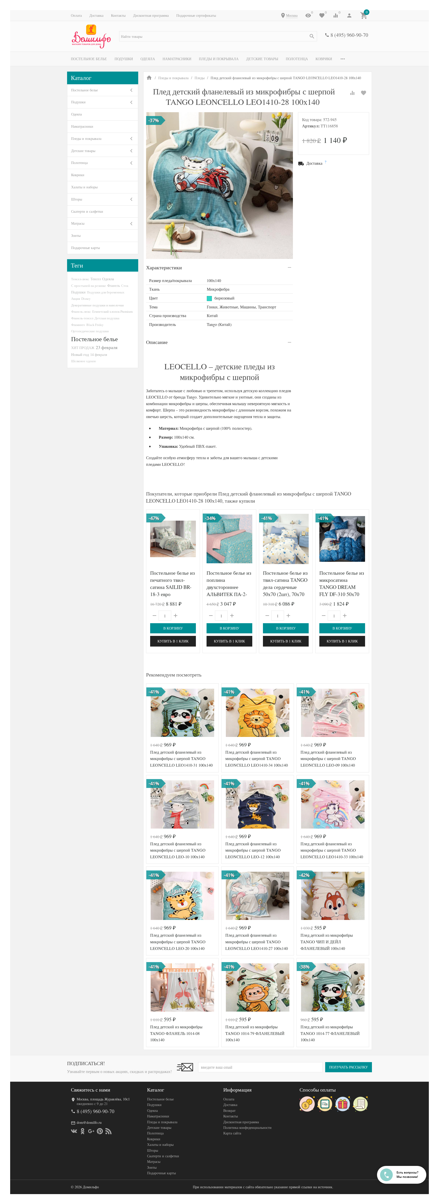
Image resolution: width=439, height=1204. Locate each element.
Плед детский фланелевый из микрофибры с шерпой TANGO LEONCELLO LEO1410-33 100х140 (332, 850)
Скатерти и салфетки (87, 211)
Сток (124, 285)
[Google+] (91, 1131)
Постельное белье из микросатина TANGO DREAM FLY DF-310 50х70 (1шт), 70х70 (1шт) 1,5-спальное (341, 590)
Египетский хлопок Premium (112, 311)
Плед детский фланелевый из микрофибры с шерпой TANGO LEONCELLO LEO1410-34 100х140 (256, 758)
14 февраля (98, 354)
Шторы (76, 199)
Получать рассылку (348, 1067)
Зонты (76, 235)
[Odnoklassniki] (83, 1131)
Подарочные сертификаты (196, 15)
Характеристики (164, 267)
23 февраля (106, 347)
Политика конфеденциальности (247, 1127)
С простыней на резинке (88, 285)
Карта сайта (232, 1133)
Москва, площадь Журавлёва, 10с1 (103, 1099)
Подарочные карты (85, 247)
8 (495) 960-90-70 (349, 34)
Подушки (124, 58)
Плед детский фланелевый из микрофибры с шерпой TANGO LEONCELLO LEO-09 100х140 (328, 758)
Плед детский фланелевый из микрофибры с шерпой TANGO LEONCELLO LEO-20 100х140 (178, 941)
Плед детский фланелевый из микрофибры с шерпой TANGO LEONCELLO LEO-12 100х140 (253, 850)
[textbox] (218, 36)
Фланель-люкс (81, 311)
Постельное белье (89, 58)
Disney (85, 298)
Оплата (76, 15)
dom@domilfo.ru (89, 1122)
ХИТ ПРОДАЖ (83, 347)
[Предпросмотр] (173, 539)
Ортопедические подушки (90, 331)
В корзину (173, 628)
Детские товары (262, 58)
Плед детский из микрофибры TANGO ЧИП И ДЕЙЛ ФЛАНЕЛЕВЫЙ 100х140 (327, 941)
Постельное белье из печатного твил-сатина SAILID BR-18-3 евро (172, 583)
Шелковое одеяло (83, 361)
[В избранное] (363, 93)
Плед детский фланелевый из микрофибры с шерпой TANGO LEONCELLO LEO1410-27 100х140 (256, 941)
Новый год (80, 354)
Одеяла (147, 58)
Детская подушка (107, 318)
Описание (157, 342)
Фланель (113, 285)
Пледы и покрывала (219, 58)
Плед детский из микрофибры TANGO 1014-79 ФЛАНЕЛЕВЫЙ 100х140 (255, 1033)
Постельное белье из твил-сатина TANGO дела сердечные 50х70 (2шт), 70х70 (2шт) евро (285, 587)
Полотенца (297, 58)
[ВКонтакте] (74, 1131)
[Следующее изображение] (249, 539)
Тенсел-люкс (80, 279)
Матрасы (77, 223)
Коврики (324, 58)
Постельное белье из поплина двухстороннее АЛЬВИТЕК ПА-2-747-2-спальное (229, 587)
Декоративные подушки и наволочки (97, 305)
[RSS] (108, 1131)
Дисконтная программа (151, 15)
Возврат (229, 1110)
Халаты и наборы (84, 187)
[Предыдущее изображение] (209, 539)
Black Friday (94, 324)
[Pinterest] (100, 1131)
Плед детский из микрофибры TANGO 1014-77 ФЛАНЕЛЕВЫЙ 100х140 (330, 1033)
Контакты (118, 15)
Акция (75, 298)
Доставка (96, 15)
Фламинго (78, 324)
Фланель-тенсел (82, 318)
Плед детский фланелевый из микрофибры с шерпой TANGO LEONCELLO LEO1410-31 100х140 (181, 758)
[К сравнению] (352, 93)
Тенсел (95, 278)
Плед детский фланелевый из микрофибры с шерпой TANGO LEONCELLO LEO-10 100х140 (178, 850)
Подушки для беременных (105, 292)
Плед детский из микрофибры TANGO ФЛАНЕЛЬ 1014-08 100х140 (176, 1033)
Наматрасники (177, 58)
